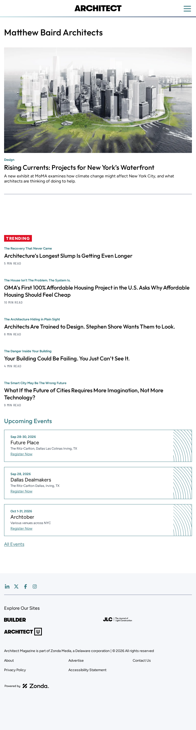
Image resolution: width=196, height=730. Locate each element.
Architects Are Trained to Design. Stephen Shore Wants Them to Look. (89, 326)
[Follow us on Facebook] (25, 586)
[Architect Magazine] (98, 8)
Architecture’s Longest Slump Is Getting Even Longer (68, 255)
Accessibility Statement (87, 670)
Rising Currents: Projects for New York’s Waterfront (79, 167)
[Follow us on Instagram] (35, 586)
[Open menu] (187, 9)
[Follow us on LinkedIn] (7, 586)
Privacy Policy (15, 670)
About (9, 660)
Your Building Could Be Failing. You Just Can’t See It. (67, 358)
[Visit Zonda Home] (27, 686)
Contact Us (142, 660)
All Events (14, 544)
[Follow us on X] (16, 586)
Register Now (21, 454)
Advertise (76, 660)
